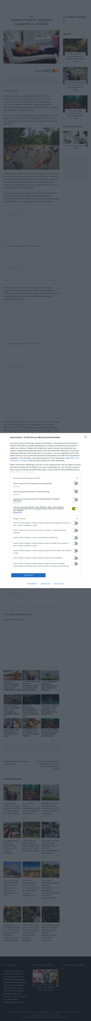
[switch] (75, 483)
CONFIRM (28, 575)
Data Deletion (32, 584)
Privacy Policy (59, 584)
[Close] (86, 437)
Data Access (45, 584)
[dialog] (45, 510)
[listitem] (45, 478)
